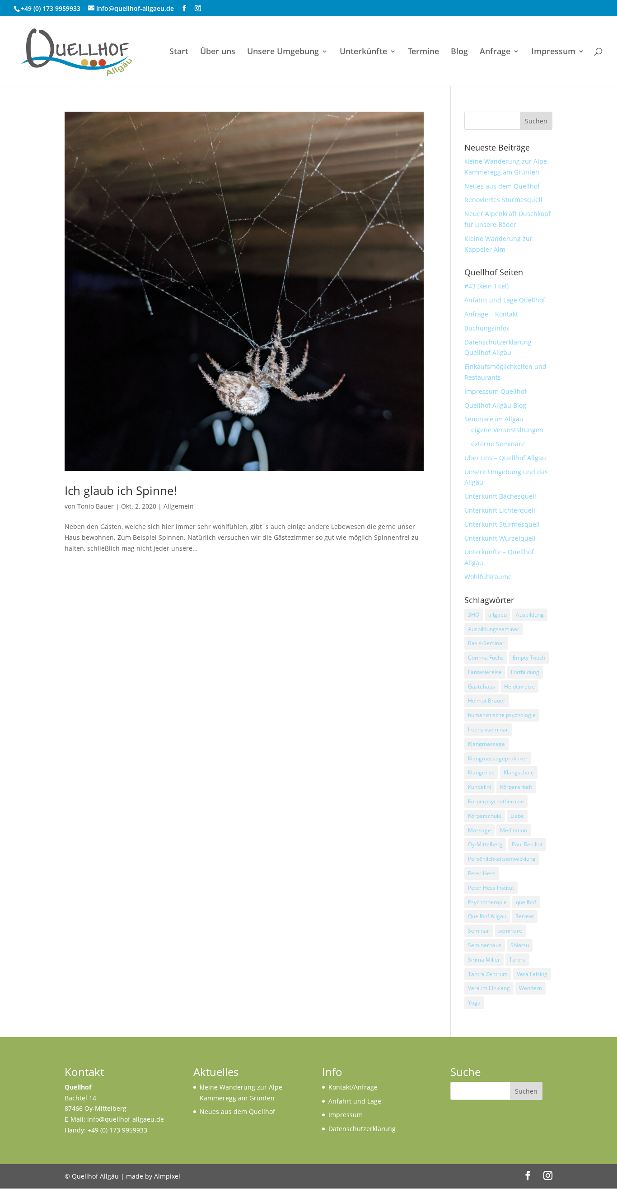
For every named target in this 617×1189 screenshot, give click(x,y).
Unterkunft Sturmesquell (502, 524)
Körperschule (484, 816)
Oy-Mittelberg (485, 844)
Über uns (217, 52)
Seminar (478, 930)
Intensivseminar (488, 729)
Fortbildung (525, 672)
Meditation (513, 830)
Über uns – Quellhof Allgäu (505, 457)
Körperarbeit (516, 787)
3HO (473, 614)
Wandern (530, 988)
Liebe (517, 816)
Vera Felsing (532, 974)
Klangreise (481, 772)
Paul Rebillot (527, 844)
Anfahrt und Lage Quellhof (504, 300)
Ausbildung (530, 614)
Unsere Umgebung (283, 52)
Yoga (474, 1002)
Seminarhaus (484, 945)
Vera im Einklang (489, 988)
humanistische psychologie (502, 715)
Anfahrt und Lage (354, 1101)
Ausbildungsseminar (493, 629)
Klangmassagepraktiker (498, 758)
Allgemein (179, 506)
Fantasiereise (485, 672)
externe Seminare (498, 443)
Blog (459, 52)
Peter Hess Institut (491, 888)
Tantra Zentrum (488, 974)
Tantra (517, 959)
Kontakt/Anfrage (353, 1087)
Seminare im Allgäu (494, 419)
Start (178, 52)
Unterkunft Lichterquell (499, 510)
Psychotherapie (487, 902)
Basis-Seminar (486, 643)
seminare (510, 930)
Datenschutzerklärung (362, 1128)
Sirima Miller (484, 959)
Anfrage (495, 52)
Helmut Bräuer (486, 700)
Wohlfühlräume (488, 576)
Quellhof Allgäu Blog (495, 405)
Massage (479, 830)
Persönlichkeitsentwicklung (502, 859)
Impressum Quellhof (495, 391)
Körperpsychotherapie (496, 801)
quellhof (526, 902)
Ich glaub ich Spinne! (121, 490)
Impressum (553, 52)
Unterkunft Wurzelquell (500, 538)
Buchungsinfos (486, 328)
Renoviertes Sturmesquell (503, 199)
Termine (423, 52)
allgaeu (497, 614)
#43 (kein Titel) (486, 286)
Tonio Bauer (95, 506)
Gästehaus (481, 686)
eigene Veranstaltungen (507, 429)
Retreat (524, 916)
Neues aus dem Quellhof (502, 186)
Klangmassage (486, 744)
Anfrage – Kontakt (491, 314)
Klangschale (519, 772)
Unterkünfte (363, 52)
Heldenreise (519, 686)
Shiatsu (519, 945)
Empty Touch (529, 657)
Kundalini (479, 787)
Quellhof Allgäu (487, 916)
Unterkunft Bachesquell (500, 496)
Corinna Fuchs (486, 657)
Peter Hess (481, 873)
